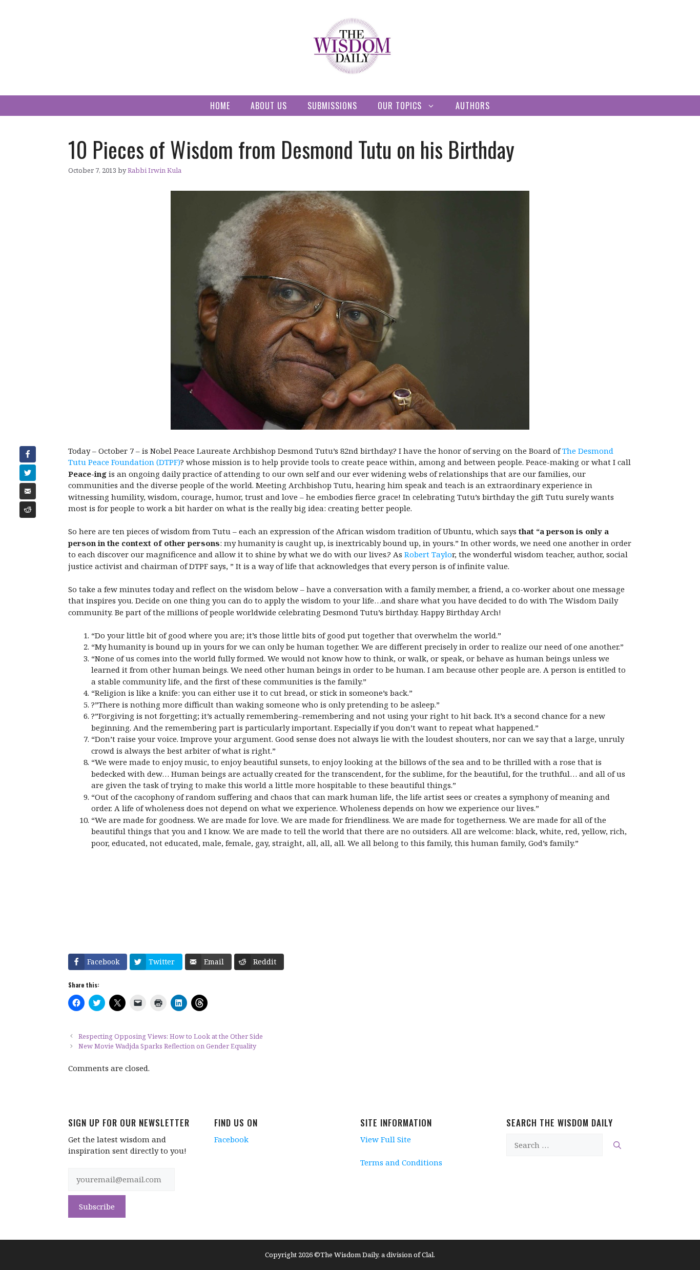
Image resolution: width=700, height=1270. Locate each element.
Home (220, 105)
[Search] (617, 1145)
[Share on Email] (27, 491)
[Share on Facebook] (27, 454)
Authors (473, 105)
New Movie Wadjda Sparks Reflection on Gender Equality (167, 1046)
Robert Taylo (428, 554)
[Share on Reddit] (27, 509)
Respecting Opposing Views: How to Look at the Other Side (170, 1036)
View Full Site (385, 1139)
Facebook (231, 1139)
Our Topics (400, 105)
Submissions (332, 105)
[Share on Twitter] (27, 473)
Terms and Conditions (401, 1162)
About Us (269, 105)
